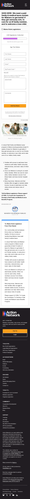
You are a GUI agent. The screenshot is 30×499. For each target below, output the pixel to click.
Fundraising (6, 368)
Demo (4, 379)
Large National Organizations (10, 348)
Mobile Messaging (7, 361)
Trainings (5, 417)
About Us (5, 406)
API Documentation (7, 425)
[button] (26, 5)
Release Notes (6, 408)
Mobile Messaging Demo (9, 381)
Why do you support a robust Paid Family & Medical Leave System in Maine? (14, 76)
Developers (6, 421)
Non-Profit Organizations (9, 346)
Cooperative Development (9, 404)
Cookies (14, 491)
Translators (20, 491)
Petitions (5, 363)
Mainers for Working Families (15, 213)
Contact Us (5, 385)
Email (4, 359)
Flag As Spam (25, 120)
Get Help (5, 419)
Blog (4, 410)
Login (15, 334)
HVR (10, 474)
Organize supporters (8, 396)
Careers (5, 383)
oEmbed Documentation (9, 427)
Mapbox (14, 462)
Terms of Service (14, 489)
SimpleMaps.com (7, 468)
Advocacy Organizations (9, 350)
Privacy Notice (6, 489)
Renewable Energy (7, 491)
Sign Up (15, 330)
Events (4, 365)
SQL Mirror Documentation (9, 423)
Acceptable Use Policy (8, 493)
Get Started (5, 377)
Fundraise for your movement (10, 392)
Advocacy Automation (8, 370)
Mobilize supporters (8, 394)
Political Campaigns (7, 352)
